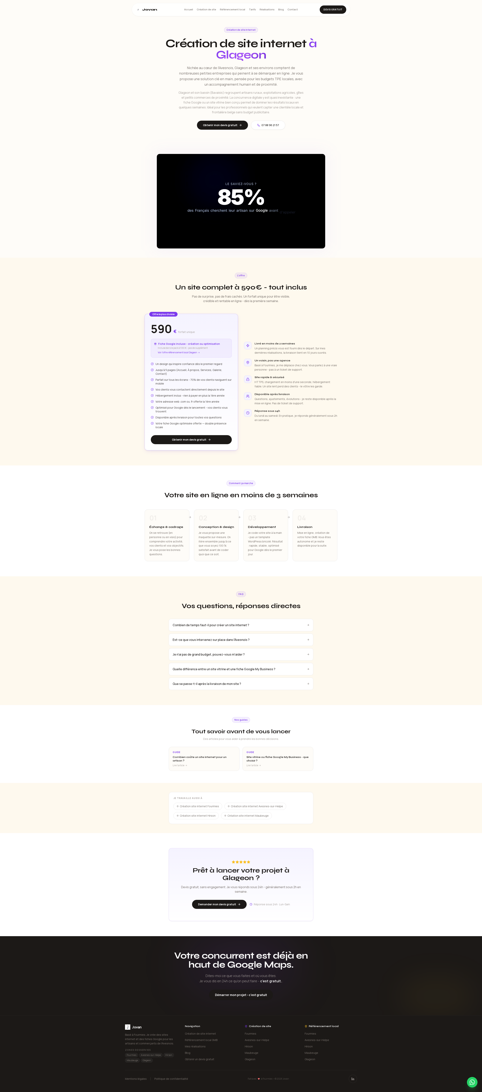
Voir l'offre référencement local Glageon (177, 352)
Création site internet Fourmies (199, 806)
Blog (281, 9)
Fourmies (250, 1033)
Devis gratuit (332, 9)
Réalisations (267, 9)
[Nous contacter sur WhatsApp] (472, 1082)
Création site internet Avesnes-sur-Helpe (257, 806)
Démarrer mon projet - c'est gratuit (241, 995)
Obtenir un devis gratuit (199, 1059)
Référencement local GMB (201, 1040)
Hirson (249, 1046)
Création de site (206, 9)
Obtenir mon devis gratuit (220, 125)
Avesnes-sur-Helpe (257, 1040)
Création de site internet (200, 1033)
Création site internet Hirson (198, 815)
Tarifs (252, 9)
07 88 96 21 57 (270, 125)
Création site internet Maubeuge (248, 815)
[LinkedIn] (353, 1079)
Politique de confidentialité (171, 1079)
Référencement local (232, 9)
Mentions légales (136, 1079)
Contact (293, 9)
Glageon (250, 1059)
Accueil (188, 9)
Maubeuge (251, 1053)
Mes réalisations (195, 1046)
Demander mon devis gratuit (217, 904)
